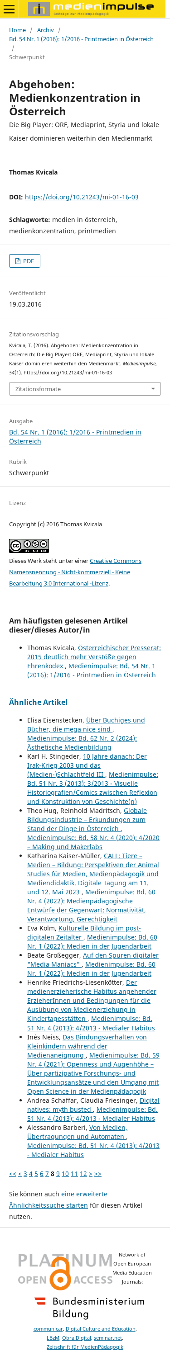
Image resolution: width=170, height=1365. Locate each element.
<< (12, 1173)
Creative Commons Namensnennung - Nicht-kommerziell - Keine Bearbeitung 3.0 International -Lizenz (75, 572)
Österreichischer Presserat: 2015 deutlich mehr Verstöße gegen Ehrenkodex (94, 656)
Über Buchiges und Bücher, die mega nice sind (86, 724)
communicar (48, 1329)
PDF (28, 261)
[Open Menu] (9, 9)
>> (98, 1173)
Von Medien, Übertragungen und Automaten (77, 1132)
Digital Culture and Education (101, 1329)
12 (83, 1173)
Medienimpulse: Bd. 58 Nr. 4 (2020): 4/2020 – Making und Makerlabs (93, 842)
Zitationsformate (38, 389)
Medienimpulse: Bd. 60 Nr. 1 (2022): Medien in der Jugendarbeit (92, 941)
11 (74, 1173)
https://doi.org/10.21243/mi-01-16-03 (82, 197)
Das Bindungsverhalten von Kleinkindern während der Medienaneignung (87, 1046)
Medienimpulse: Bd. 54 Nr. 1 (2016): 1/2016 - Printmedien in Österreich (91, 670)
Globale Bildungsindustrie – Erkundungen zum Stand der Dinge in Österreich (87, 819)
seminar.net (108, 1338)
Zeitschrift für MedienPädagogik (85, 1347)
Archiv (45, 30)
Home (17, 30)
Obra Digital (76, 1338)
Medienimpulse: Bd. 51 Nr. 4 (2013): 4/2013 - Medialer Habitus (91, 1023)
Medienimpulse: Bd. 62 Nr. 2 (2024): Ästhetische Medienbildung (82, 742)
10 (65, 1173)
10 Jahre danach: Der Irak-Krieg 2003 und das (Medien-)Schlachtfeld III (87, 765)
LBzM (53, 1338)
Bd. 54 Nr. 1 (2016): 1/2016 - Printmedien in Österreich (81, 39)
